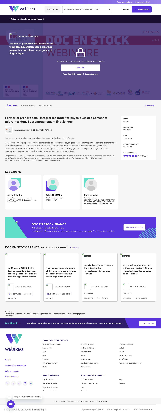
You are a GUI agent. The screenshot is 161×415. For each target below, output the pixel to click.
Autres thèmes (86, 367)
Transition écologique (126, 344)
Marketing (122, 348)
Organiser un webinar (142, 2)
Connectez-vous (11, 377)
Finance (121, 352)
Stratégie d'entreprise (88, 344)
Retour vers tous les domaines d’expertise (28, 19)
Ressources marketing (124, 2)
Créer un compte (12, 371)
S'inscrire (125, 9)
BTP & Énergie (123, 359)
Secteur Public (85, 359)
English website (103, 401)
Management (47, 348)
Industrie (46, 359)
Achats (83, 355)
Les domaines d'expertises (16, 365)
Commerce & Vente (125, 355)
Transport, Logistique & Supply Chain (130, 363)
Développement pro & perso (51, 344)
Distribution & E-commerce (89, 363)
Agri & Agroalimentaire (50, 363)
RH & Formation (86, 352)
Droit (44, 355)
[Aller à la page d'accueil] (24, 9)
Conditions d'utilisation (66, 401)
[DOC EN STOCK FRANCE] (20, 284)
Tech (44, 352)
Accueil (7, 312)
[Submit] (109, 9)
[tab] (12, 105)
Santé (45, 367)
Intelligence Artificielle (88, 348)
